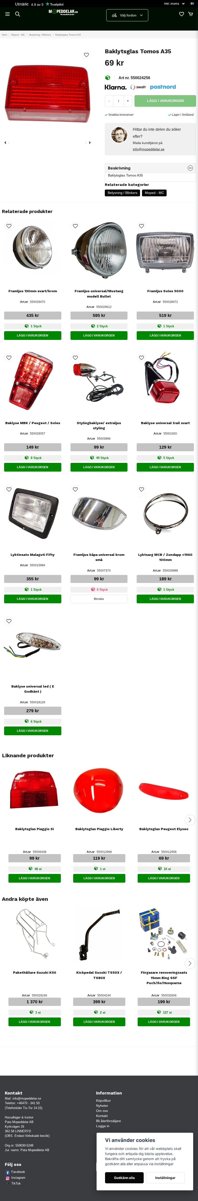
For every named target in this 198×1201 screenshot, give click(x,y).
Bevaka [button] (99, 599)
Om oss (102, 1111)
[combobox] (127, 15)
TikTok (16, 1183)
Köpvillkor (103, 1100)
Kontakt (102, 1116)
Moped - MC (18, 34)
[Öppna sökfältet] (17, 14)
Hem (4, 34)
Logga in (102, 1126)
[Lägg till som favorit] (181, 14)
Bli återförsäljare (108, 1121)
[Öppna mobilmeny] (7, 14)
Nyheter (102, 1106)
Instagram (18, 1177)
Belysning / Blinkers (40, 34)
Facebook (18, 1172)
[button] (192, 4)
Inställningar (165, 1178)
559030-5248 (24, 1145)
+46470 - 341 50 (28, 1103)
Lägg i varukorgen (32, 335)
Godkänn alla (124, 1178)
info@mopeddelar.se (148, 149)
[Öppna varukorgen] (190, 14)
